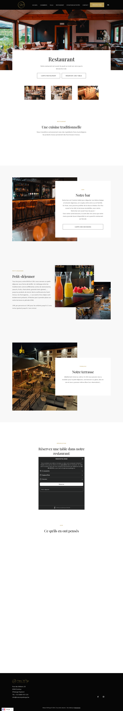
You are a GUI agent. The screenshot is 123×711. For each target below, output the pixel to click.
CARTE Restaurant (48, 76)
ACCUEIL (35, 5)
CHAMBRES (43, 5)
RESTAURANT (60, 5)
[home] (21, 5)
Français (8, 709)
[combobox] (7, 709)
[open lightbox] (28, 146)
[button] (108, 5)
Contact (85, 5)
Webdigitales (77, 707)
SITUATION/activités (73, 5)
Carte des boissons (83, 227)
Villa (51, 5)
